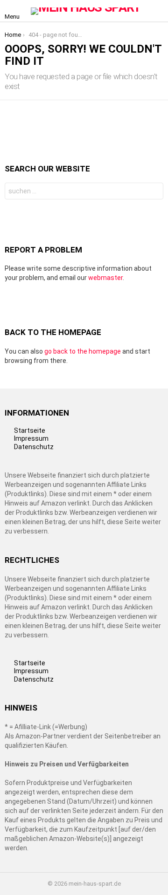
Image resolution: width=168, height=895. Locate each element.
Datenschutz (34, 447)
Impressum (31, 438)
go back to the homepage (82, 351)
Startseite (29, 430)
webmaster (105, 277)
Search (154, 192)
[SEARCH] (157, 11)
